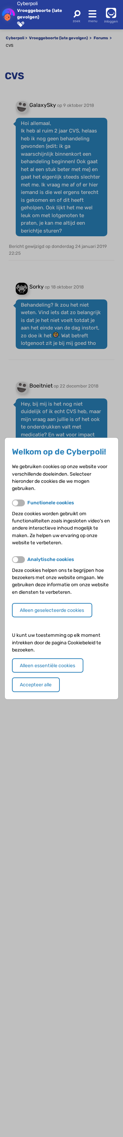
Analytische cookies (50, 559)
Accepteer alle (36, 685)
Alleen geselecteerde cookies (52, 610)
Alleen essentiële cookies (47, 666)
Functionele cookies (50, 503)
